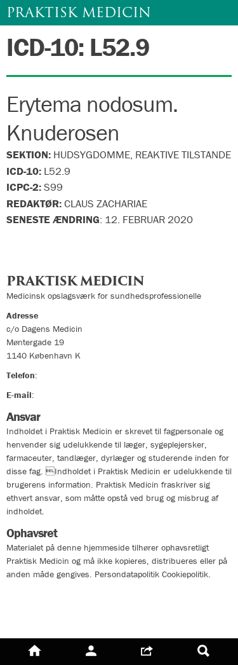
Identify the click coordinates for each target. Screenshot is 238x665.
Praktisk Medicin (78, 12)
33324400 (60, 375)
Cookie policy (39, 618)
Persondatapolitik (50, 595)
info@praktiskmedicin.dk (83, 395)
